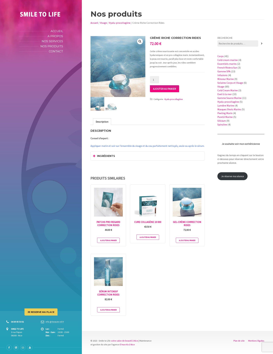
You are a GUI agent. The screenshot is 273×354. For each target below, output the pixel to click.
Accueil (57, 31)
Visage (103, 22)
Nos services (52, 41)
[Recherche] (261, 43)
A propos (55, 36)
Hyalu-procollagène (119, 22)
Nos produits (51, 46)
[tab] (102, 121)
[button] (140, 41)
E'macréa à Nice (127, 344)
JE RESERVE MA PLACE (41, 312)
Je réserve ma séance (232, 176)
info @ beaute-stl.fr (55, 321)
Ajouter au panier (164, 88)
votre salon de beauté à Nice (124, 340)
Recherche (225, 38)
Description (102, 121)
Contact (56, 51)
